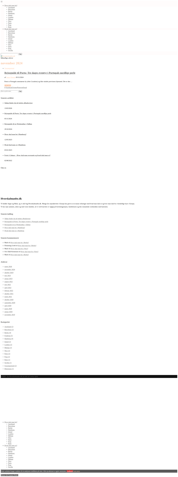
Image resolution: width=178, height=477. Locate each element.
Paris (9, 23)
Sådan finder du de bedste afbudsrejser (18, 103)
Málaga (10, 19)
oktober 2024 (8, 273)
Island (10, 15)
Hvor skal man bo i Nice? (19, 249)
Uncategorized (10, 366)
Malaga (8, 348)
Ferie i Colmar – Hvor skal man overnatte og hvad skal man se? (27, 155)
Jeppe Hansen (10, 77)
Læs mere (7, 85)
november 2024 (9, 269)
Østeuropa (9, 369)
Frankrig (8, 336)
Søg (20, 54)
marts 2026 (8, 266)
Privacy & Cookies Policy (9, 475)
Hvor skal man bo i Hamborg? (15, 134)
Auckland (11, 7)
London (10, 17)
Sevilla (10, 50)
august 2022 (8, 282)
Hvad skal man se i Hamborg (14, 145)
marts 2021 (8, 297)
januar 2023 (8, 279)
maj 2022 (7, 285)
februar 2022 (8, 291)
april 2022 (7, 288)
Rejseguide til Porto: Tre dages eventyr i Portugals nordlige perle (39, 72)
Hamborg (11, 13)
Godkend (70, 471)
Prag (9, 25)
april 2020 (7, 306)
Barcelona (11, 9)
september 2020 (9, 303)
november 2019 (9, 315)
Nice (9, 21)
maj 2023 (7, 276)
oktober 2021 (8, 294)
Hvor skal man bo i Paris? (29, 252)
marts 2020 (8, 309)
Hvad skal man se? (10, 29)
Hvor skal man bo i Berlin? (19, 243)
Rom (9, 27)
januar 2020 (8, 312)
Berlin (10, 11)
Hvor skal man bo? (10, 5)
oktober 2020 (8, 300)
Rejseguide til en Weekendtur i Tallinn (18, 124)
